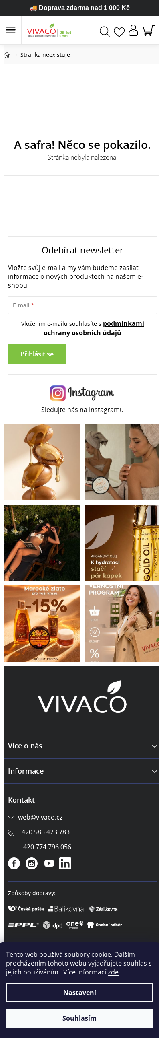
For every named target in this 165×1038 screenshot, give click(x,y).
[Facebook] (14, 863)
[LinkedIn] (65, 863)
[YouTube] (49, 863)
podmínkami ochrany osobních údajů (94, 328)
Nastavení (79, 992)
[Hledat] (105, 30)
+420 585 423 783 (44, 832)
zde (113, 972)
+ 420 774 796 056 (44, 846)
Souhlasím (79, 1018)
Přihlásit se (37, 354)
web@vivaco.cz (40, 817)
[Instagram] (32, 863)
